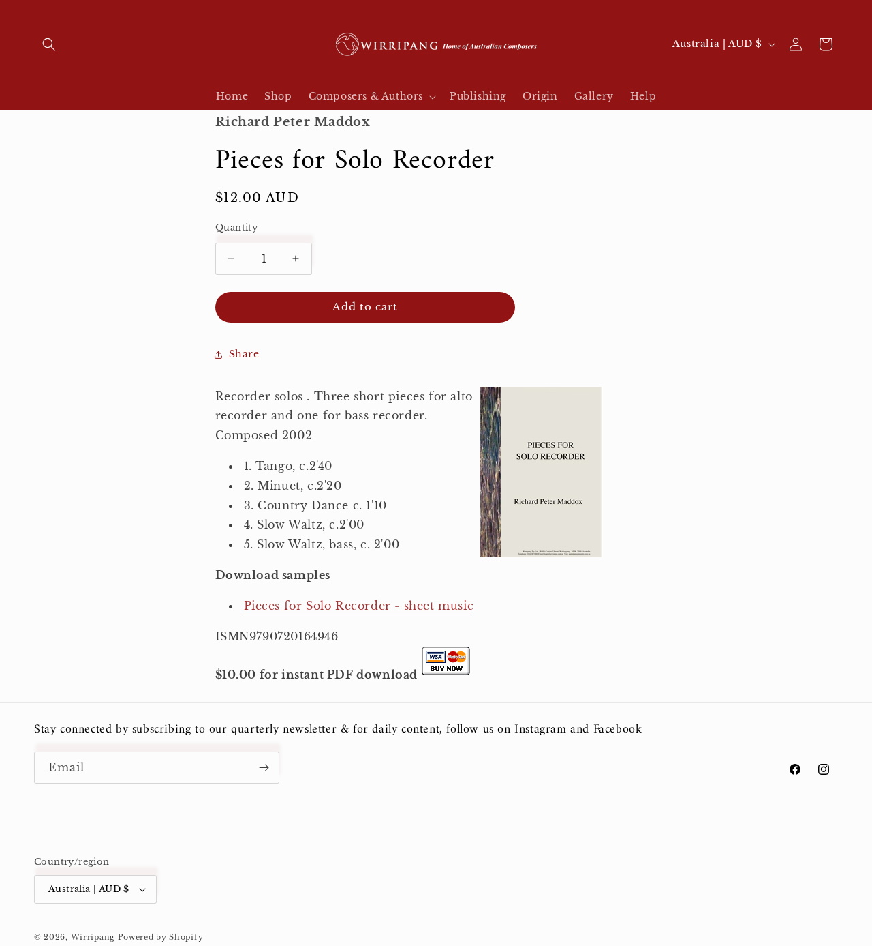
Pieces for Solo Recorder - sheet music (359, 605)
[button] (49, 44)
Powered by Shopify (161, 937)
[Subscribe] (264, 768)
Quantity (236, 227)
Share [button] (244, 354)
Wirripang (93, 937)
